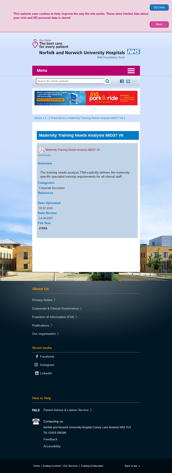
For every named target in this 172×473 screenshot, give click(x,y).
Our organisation (44, 333)
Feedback (50, 439)
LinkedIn (128, 81)
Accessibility (51, 446)
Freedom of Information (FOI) (53, 317)
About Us (40, 288)
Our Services (70, 466)
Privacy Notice (42, 300)
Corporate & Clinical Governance (55, 308)
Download (44, 155)
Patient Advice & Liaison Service (66, 410)
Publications (40, 325)
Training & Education (92, 466)
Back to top (131, 466)
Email (134, 81)
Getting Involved (51, 466)
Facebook (122, 81)
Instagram (47, 365)
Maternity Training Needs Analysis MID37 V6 (96, 118)
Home (38, 118)
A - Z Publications (55, 118)
